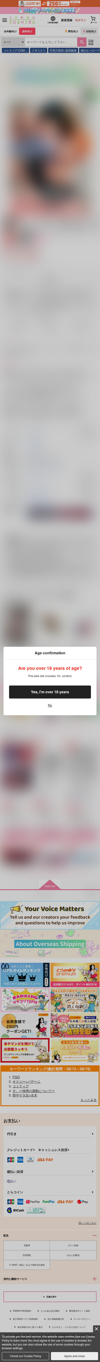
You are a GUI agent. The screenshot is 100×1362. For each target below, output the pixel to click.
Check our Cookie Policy (25, 1356)
